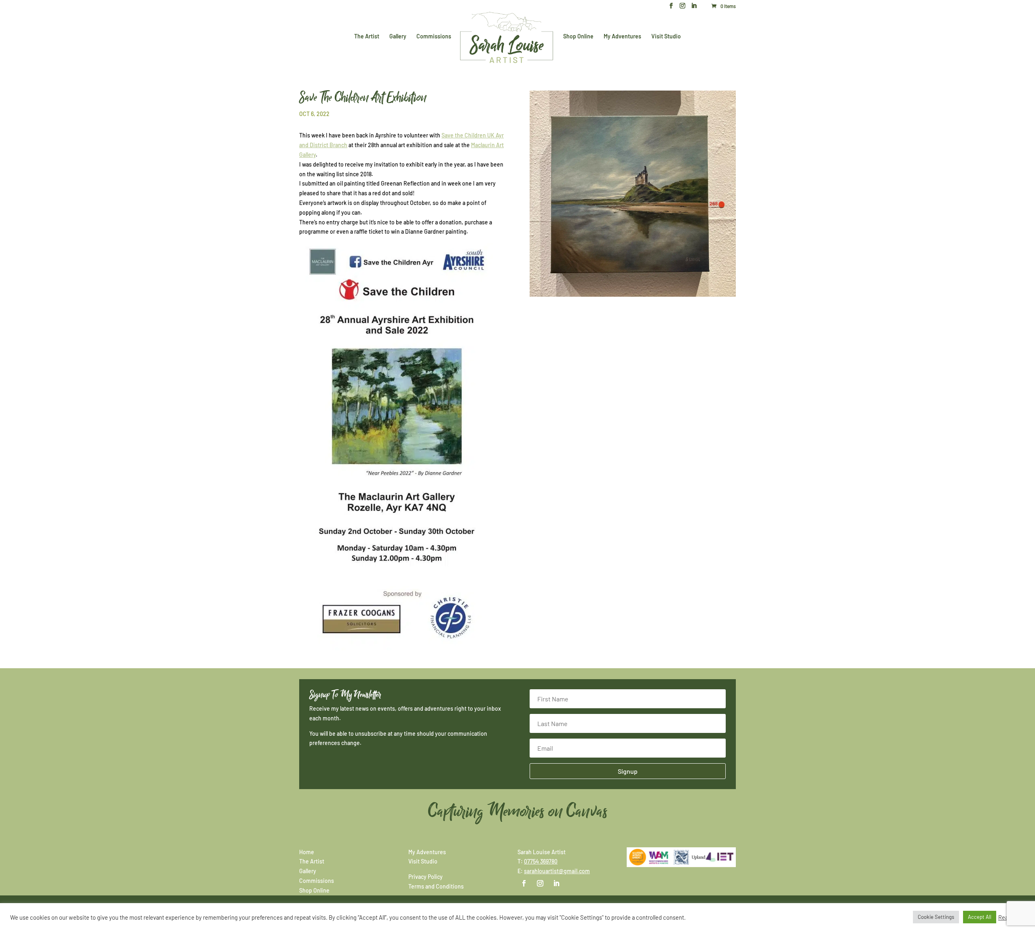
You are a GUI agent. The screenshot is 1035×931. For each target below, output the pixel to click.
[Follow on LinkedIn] (556, 883)
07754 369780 (541, 861)
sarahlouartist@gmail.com (557, 871)
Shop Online (578, 37)
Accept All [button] (979, 917)
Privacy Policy (425, 876)
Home (306, 852)
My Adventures (622, 37)
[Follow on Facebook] (524, 883)
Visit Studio (666, 37)
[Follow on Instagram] (540, 883)
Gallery (397, 37)
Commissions (433, 37)
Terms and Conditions (436, 886)
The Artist (366, 37)
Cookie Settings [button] (936, 917)
